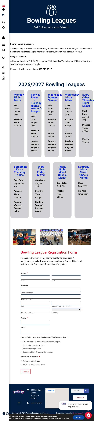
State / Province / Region (62, 306)
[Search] (86, 391)
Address (24, 285)
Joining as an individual (31, 361)
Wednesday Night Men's (32, 349)
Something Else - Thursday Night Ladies (38, 352)
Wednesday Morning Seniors (33, 345)
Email (23, 327)
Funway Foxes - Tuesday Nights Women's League (41, 342)
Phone (24, 318)
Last (53, 280)
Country (55, 312)
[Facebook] (4, 413)
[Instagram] (7, 413)
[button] (19, 403)
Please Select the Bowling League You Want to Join (44, 337)
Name (24, 273)
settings (66, 418)
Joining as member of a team (34, 364)
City (22, 306)
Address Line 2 (27, 299)
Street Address (27, 292)
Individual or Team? (30, 356)
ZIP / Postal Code (27, 313)
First (22, 280)
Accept (78, 417)
